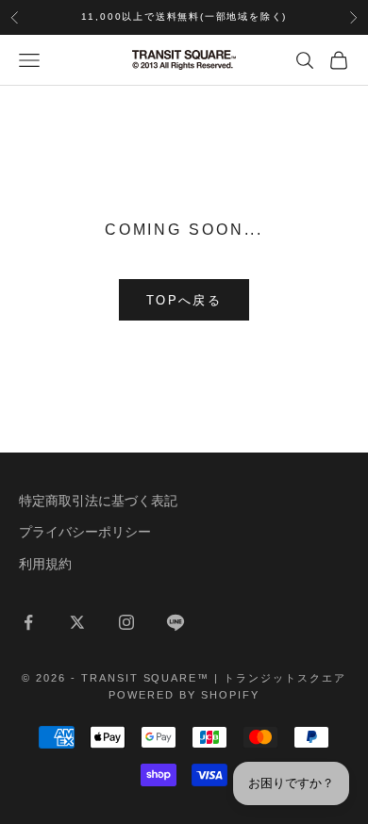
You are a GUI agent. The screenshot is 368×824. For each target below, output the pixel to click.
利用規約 (45, 563)
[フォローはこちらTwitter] (77, 622)
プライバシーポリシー (85, 531)
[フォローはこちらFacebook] (28, 622)
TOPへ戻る (184, 300)
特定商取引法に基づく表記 (98, 500)
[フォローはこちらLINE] (175, 622)
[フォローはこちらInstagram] (126, 622)
